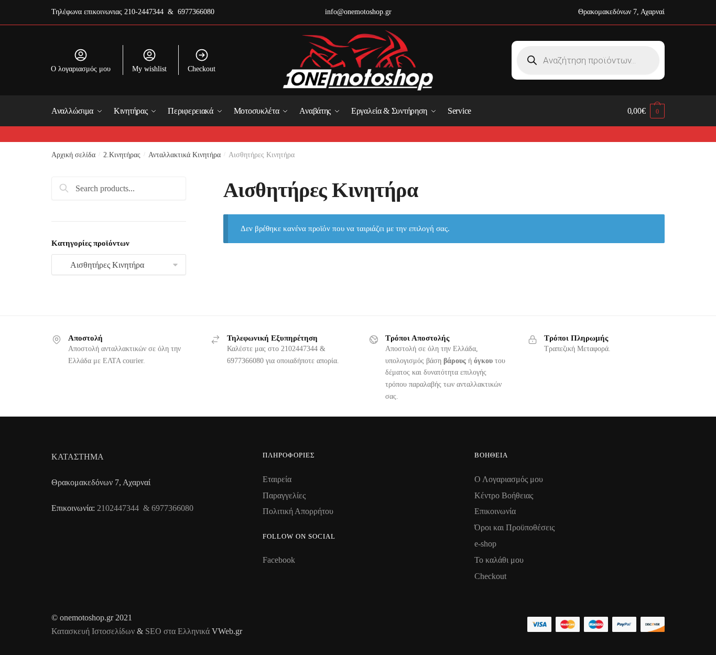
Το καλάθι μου (499, 559)
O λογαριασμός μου (81, 69)
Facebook (279, 559)
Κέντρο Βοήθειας (503, 495)
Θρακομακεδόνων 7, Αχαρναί (621, 12)
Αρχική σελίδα (73, 155)
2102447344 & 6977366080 (145, 508)
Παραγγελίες (284, 495)
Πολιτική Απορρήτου (298, 511)
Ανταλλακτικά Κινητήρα (184, 155)
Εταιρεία (277, 479)
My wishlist (149, 69)
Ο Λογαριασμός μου (508, 479)
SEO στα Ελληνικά (178, 631)
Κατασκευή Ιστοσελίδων (93, 631)
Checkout (201, 69)
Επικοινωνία (495, 511)
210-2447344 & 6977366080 (169, 12)
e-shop (485, 543)
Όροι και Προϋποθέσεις (514, 527)
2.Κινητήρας (121, 155)
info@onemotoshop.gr (358, 12)
